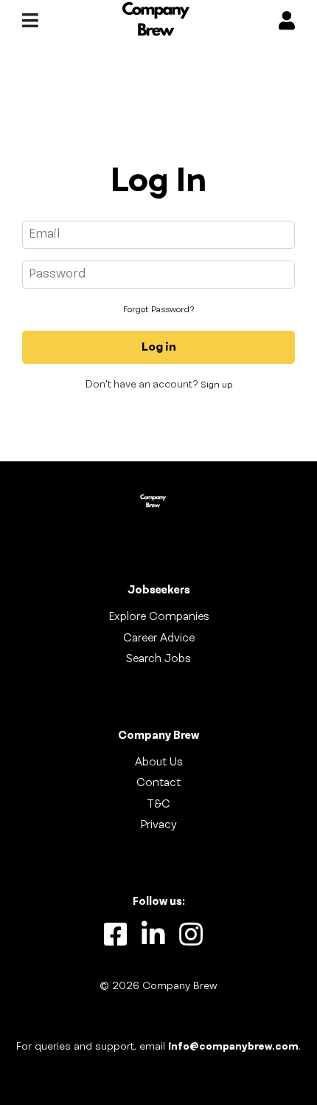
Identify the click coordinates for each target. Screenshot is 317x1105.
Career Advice (159, 638)
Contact (158, 783)
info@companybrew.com (233, 1047)
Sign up (216, 385)
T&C (158, 804)
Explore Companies (158, 617)
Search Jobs (158, 659)
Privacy (158, 825)
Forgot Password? (158, 310)
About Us (159, 762)
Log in (159, 347)
